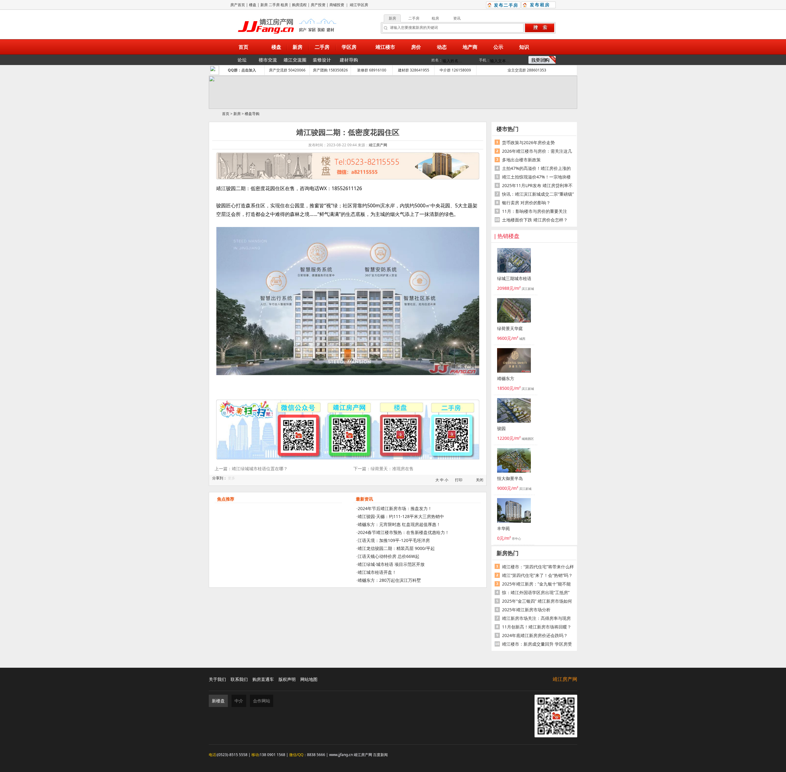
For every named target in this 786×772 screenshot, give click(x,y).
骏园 (501, 428)
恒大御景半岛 (510, 478)
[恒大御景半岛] (514, 461)
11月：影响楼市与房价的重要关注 (534, 211)
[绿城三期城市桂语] (514, 261)
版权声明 (287, 679)
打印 (458, 479)
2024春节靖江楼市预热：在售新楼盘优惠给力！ (403, 532)
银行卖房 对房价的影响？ (526, 202)
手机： (484, 60)
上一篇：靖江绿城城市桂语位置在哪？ (251, 468)
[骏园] (514, 411)
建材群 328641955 (413, 70)
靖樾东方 (505, 378)
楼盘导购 (252, 113)
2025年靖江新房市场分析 (526, 610)
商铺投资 (336, 4)
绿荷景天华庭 (510, 328)
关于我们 (217, 679)
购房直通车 (263, 679)
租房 (284, 4)
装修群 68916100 (371, 70)
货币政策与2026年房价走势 (528, 142)
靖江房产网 (378, 145)
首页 (225, 113)
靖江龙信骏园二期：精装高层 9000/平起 (396, 548)
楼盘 (252, 4)
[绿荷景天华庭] (514, 311)
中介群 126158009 (455, 70)
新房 (264, 4)
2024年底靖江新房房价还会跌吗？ (535, 635)
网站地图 (308, 679)
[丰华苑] (514, 511)
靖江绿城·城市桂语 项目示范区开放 (391, 564)
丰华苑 (503, 528)
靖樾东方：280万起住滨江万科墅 (389, 580)
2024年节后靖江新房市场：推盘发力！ (395, 508)
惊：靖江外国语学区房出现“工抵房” (536, 592)
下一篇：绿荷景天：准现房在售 (383, 468)
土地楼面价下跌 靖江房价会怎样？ (535, 220)
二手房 (274, 4)
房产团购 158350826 (330, 70)
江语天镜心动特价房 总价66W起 (388, 556)
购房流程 (299, 4)
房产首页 (237, 4)
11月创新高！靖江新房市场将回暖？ (536, 627)
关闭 (479, 479)
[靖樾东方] (514, 361)
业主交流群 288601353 (527, 70)
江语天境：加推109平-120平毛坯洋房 (394, 540)
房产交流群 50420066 (287, 70)
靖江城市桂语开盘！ (377, 572)
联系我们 (239, 679)
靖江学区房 (359, 4)
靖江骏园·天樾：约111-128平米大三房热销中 (401, 516)
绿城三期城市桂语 (514, 278)
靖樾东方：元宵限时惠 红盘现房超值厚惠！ (399, 524)
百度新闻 (380, 754)
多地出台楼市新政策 (521, 160)
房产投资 (318, 4)
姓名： (436, 60)
